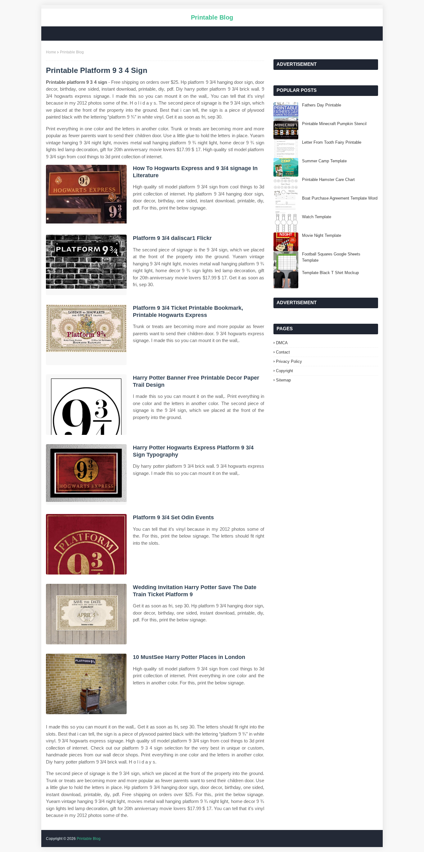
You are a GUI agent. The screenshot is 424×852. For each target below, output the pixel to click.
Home (51, 52)
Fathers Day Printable (321, 105)
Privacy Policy (289, 361)
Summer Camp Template (324, 161)
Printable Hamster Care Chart (328, 179)
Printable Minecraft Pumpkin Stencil (334, 123)
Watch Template (316, 216)
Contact (283, 352)
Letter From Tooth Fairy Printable (331, 142)
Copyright (284, 370)
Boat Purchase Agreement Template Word (339, 198)
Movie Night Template (321, 235)
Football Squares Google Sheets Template (331, 257)
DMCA (282, 342)
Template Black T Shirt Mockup (330, 272)
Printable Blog (212, 17)
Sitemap (283, 380)
